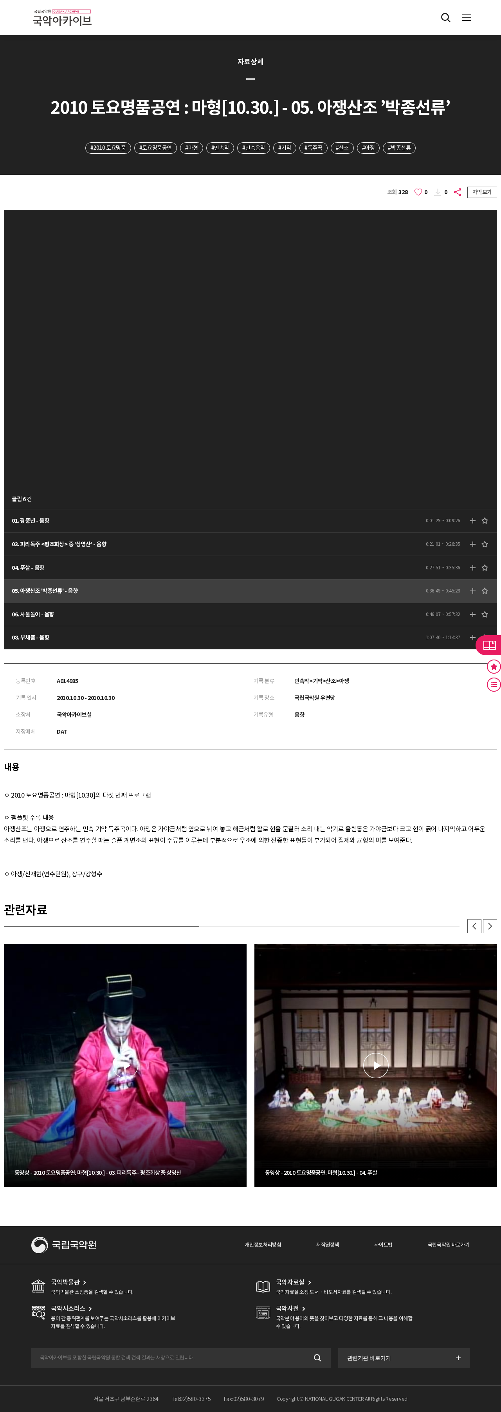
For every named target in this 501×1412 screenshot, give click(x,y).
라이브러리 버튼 (488, 645)
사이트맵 (383, 1244)
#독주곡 (313, 147)
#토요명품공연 (155, 147)
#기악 (284, 147)
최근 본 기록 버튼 (494, 685)
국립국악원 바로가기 (449, 1244)
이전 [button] (474, 926)
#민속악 (220, 147)
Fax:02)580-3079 (243, 1399)
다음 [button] (490, 926)
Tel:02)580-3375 (191, 1399)
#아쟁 (368, 147)
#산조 (342, 147)
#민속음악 (253, 147)
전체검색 (446, 17)
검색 (317, 1358)
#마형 (191, 147)
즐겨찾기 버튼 (494, 667)
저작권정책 (327, 1244)
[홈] (62, 8)
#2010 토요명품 (108, 147)
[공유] (458, 192)
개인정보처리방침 (263, 1244)
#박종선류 (399, 147)
